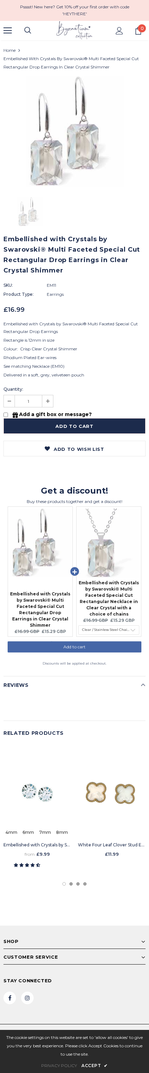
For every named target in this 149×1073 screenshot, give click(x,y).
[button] (27, 865)
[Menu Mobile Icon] (7, 30)
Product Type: (18, 294)
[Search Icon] (27, 30)
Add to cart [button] (74, 650)
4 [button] (85, 884)
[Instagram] (27, 998)
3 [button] (78, 884)
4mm (11, 832)
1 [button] (64, 884)
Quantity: (13, 389)
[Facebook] (9, 998)
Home (9, 50)
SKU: (8, 285)
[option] (74, 131)
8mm (62, 832)
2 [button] (71, 884)
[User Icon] (119, 30)
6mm (28, 832)
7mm (45, 832)
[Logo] (74, 30)
